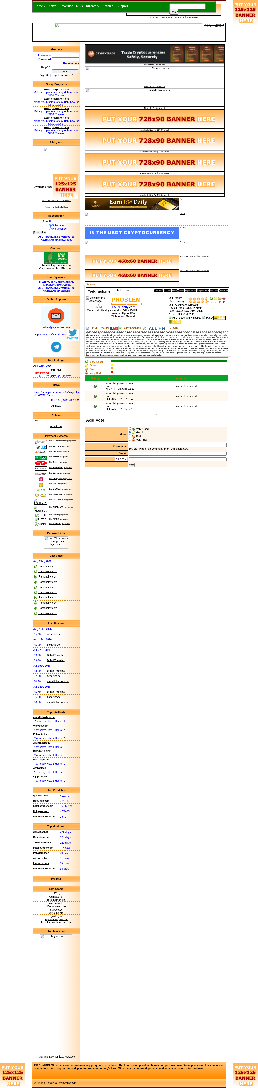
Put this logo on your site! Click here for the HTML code (56, 267)
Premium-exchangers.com (56, 922)
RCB (79, 6)
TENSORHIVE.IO (42, 842)
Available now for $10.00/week (56, 200)
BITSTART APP (42, 751)
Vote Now (158, 291)
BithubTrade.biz (56, 655)
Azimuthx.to (56, 903)
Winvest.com (40, 725)
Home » (39, 6)
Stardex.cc (56, 909)
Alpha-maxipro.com (56, 919)
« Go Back (90, 284)
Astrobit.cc (39, 768)
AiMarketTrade (41, 742)
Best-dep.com (41, 759)
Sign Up (44, 75)
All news (56, 405)
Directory (92, 6)
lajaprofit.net (40, 776)
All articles (56, 426)
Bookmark (224, 291)
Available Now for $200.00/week (56, 1056)
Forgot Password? (62, 75)
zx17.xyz (56, 369)
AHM (99, 307)
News (52, 6)
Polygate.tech (41, 734)
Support (122, 6)
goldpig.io (56, 916)
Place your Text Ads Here (56, 207)
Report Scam (190, 291)
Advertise (66, 6)
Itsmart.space (41, 863)
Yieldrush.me (99, 291)
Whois (181, 291)
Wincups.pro (56, 912)
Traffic (174, 291)
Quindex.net (56, 896)
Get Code (214, 291)
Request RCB (203, 291)
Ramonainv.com (47, 566)
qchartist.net (54, 634)
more (51, 395)
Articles (107, 6)
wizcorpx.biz (40, 858)
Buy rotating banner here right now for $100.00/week (173, 17)
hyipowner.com (67, 1082)
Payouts (167, 291)
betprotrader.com (43, 806)
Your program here (56, 89)
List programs (62, 441)
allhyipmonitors (133, 328)
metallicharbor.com (58, 681)
